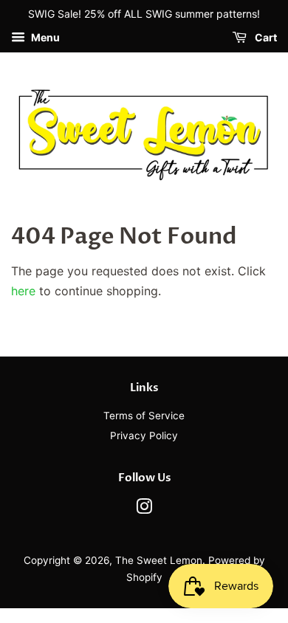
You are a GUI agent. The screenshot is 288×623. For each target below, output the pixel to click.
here (23, 290)
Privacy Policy (144, 435)
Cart (265, 37)
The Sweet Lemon (158, 560)
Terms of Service (144, 415)
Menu (44, 37)
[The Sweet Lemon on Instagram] (144, 509)
